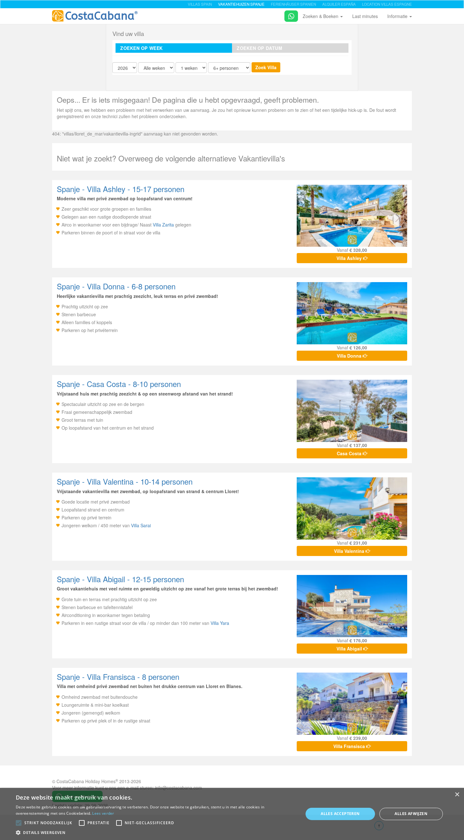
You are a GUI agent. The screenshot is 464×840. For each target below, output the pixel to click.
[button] (18, 823)
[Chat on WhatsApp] (289, 15)
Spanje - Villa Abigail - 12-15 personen (120, 578)
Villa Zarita (163, 224)
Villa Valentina (350, 551)
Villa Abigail (349, 648)
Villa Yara (220, 623)
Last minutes (365, 16)
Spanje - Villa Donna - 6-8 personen (116, 286)
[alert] (232, 814)
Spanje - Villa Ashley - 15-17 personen (120, 188)
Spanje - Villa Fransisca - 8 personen (118, 676)
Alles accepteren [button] (340, 813)
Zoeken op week (141, 48)
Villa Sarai (141, 525)
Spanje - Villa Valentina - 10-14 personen (125, 481)
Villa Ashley (349, 258)
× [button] (457, 794)
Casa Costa (350, 453)
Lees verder (103, 813)
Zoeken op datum (259, 48)
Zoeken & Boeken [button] (321, 16)
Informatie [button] (398, 16)
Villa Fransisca (349, 746)
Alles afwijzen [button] (411, 813)
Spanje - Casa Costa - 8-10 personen (119, 383)
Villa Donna (350, 356)
